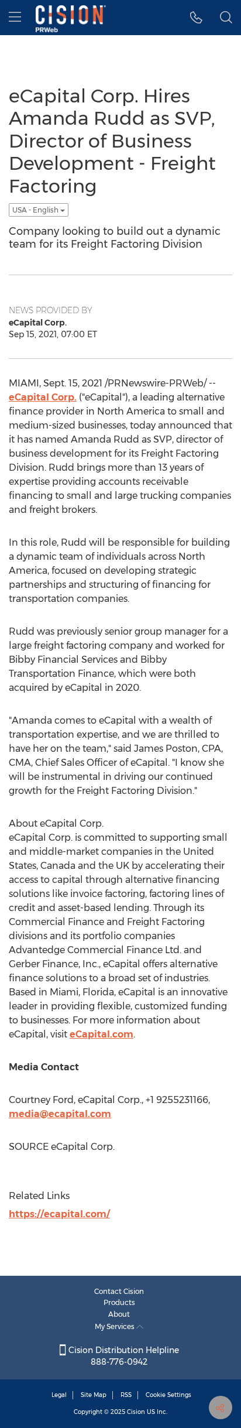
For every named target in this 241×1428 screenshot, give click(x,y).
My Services (115, 1326)
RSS (126, 1395)
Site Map (93, 1395)
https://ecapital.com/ (59, 1214)
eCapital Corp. (43, 397)
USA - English (36, 210)
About (119, 1314)
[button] (196, 17)
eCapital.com (101, 1034)
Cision (136, 1412)
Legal (59, 1395)
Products (119, 1302)
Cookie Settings (168, 1395)
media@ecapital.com (60, 1113)
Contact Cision (119, 1291)
